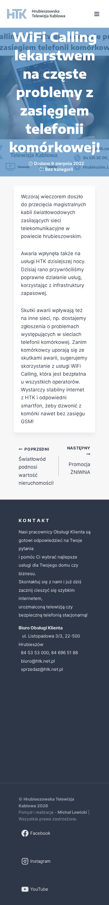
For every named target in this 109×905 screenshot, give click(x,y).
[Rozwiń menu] (96, 13)
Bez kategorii (59, 169)
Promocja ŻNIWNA (78, 460)
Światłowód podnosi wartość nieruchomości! (36, 466)
